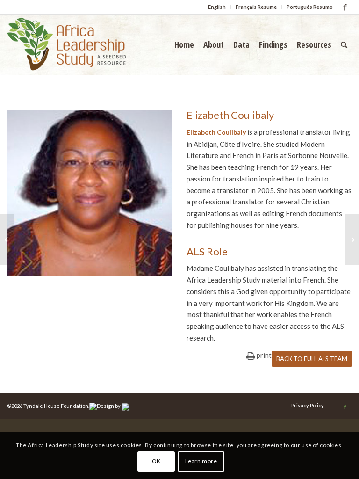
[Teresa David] (352, 239)
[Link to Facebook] (345, 7)
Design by (109, 406)
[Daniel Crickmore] (7, 239)
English (217, 7)
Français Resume (256, 7)
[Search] (344, 44)
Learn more (201, 460)
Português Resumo (310, 7)
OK (156, 460)
